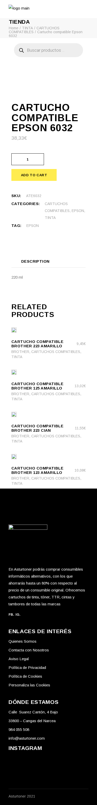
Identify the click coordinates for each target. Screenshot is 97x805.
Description (35, 261)
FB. (11, 614)
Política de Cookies (25, 676)
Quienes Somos (22, 641)
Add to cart (34, 175)
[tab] (35, 261)
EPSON (78, 211)
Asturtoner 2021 (22, 796)
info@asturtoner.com (27, 738)
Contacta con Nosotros (29, 650)
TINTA (50, 218)
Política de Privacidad (27, 667)
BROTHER (20, 352)
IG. (18, 614)
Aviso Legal (19, 659)
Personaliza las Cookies (29, 685)
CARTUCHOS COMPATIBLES (55, 352)
